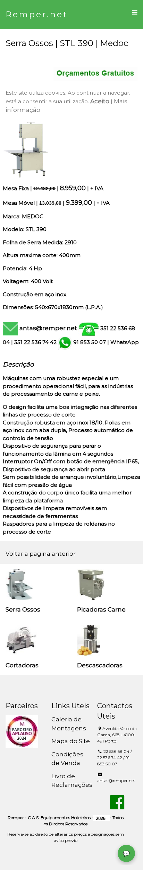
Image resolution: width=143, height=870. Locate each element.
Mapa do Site (70, 741)
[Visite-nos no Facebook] (117, 806)
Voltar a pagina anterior (41, 553)
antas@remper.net (48, 328)
